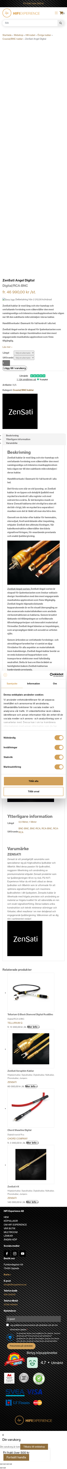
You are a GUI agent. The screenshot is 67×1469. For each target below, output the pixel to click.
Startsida (7, 35)
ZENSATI (12, 1082)
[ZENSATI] (20, 411)
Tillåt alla (33, 781)
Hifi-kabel (30, 35)
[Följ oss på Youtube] (22, 1253)
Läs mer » (7, 347)
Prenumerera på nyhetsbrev (21, 1346)
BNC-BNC (24, 828)
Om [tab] (55, 683)
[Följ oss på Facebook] (7, 1253)
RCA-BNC (47, 828)
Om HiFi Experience (15, 1224)
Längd (6, 352)
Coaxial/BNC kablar (12, 38)
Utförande (8, 357)
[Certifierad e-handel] (39, 1378)
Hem (6, 1217)
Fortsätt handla (16, 1457)
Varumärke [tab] (11, 443)
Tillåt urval (33, 791)
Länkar (8, 1235)
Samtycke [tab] (12, 683)
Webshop (18, 35)
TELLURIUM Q (14, 1023)
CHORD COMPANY (17, 1138)
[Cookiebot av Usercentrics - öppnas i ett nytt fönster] (49, 675)
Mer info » (33, 1026)
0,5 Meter (23, 822)
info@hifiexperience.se (15, 1284)
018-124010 (9, 1294)
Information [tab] (33, 683)
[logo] (21, 12)
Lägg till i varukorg (15, 368)
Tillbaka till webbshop (34, 1446)
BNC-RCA (35, 828)
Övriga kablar (44, 35)
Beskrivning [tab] (12, 435)
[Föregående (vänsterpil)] (1, 1467)
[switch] (59, 747)
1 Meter (33, 822)
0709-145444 (11, 1304)
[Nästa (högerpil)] (4, 1467)
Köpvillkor (11, 1221)
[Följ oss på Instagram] (15, 1253)
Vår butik (9, 1228)
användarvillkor (51, 1341)
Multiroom (10, 1232)
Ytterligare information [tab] (18, 439)
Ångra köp (10, 1239)
